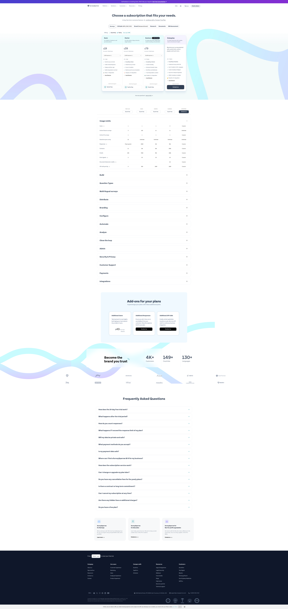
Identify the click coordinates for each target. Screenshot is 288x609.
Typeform (135, 570)
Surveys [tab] (112, 26)
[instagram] (99, 593)
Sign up (186, 6)
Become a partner (160, 584)
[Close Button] (184, 607)
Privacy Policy (102, 598)
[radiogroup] (120, 32)
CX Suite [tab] (124, 26)
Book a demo (195, 6)
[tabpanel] (144, 61)
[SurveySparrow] (93, 6)
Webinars (158, 573)
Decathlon (181, 567)
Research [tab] (153, 26)
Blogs (157, 578)
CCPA (118, 598)
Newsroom (90, 573)
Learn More (174, 606)
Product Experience (115, 578)
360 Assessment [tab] (173, 26)
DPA (116, 598)
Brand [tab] (141, 26)
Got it (180, 606)
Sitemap (111, 598)
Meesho (181, 573)
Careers (90, 578)
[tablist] (144, 26)
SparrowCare (91, 570)
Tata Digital (182, 570)
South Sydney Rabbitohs (185, 578)
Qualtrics (135, 567)
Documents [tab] (162, 26)
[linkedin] (105, 593)
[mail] (94, 593)
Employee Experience (115, 576)
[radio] (112, 32)
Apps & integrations (161, 567)
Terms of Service (107, 598)
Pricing (140, 6)
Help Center (159, 581)
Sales (111, 573)
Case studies (159, 576)
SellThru (181, 581)
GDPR (114, 598)
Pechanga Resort (183, 576)
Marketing (113, 570)
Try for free (127, 111)
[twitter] (97, 593)
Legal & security (160, 570)
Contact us (176, 87)
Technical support (160, 586)
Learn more (100, 537)
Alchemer (135, 573)
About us (90, 567)
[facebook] (102, 593)
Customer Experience (115, 567)
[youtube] (108, 593)
